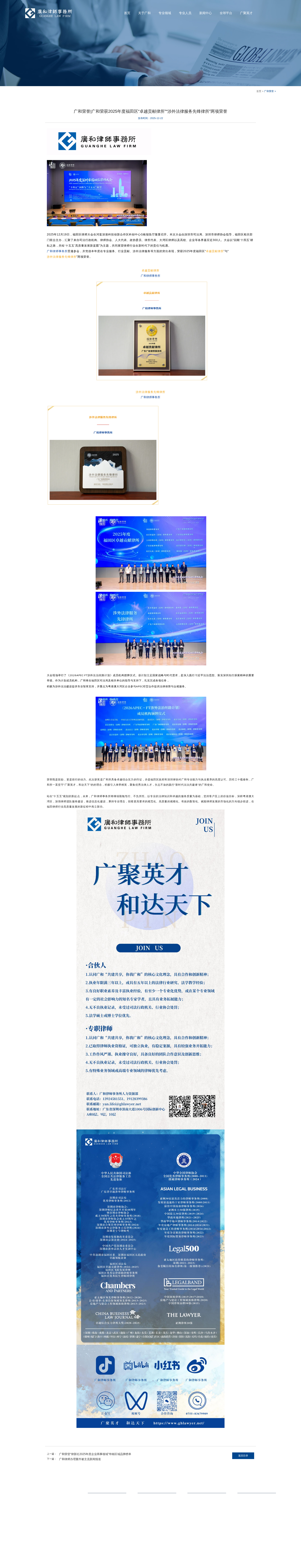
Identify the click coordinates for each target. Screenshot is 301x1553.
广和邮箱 (29, 1548)
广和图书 (63, 1548)
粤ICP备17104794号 (244, 1548)
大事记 (91, 1507)
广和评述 (191, 1518)
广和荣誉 (191, 1507)
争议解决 (142, 1528)
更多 (140, 1533)
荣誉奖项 (92, 1512)
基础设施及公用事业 (148, 1512)
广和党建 (191, 1523)
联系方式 (243, 1493)
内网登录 (40, 1548)
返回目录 (243, 1459)
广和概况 (92, 1502)
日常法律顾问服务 (147, 1518)
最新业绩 (191, 1502)
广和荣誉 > (270, 91)
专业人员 (185, 13)
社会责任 (92, 1523)
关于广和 (144, 13)
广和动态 (191, 1512)
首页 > (259, 91)
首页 (127, 13)
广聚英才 (246, 13)
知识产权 (142, 1523)
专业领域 (165, 13)
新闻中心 (205, 13)
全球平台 (226, 13)
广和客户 (92, 1518)
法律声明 (52, 1548)
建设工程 (142, 1507)
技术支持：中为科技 (266, 1548)
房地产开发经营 (145, 1502)
